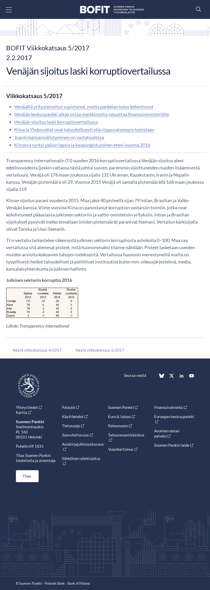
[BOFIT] (112, 9)
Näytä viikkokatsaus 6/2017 (100, 350)
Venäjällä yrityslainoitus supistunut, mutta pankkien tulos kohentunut (83, 106)
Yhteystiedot (27, 407)
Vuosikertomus (120, 449)
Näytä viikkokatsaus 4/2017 (37, 350)
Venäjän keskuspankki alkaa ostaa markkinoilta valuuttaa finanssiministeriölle (91, 114)
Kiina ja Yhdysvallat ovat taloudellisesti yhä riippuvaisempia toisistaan (84, 129)
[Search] (197, 9)
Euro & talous (119, 416)
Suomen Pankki (121, 407)
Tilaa (27, 476)
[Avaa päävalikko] (13, 10)
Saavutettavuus (75, 435)
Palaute (68, 407)
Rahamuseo (118, 425)
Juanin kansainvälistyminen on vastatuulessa (59, 137)
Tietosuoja (71, 425)
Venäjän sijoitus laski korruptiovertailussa (56, 122)
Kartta (21, 412)
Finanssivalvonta (168, 407)
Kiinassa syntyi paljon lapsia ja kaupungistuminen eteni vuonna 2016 (82, 145)
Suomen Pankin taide (171, 445)
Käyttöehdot (72, 416)
